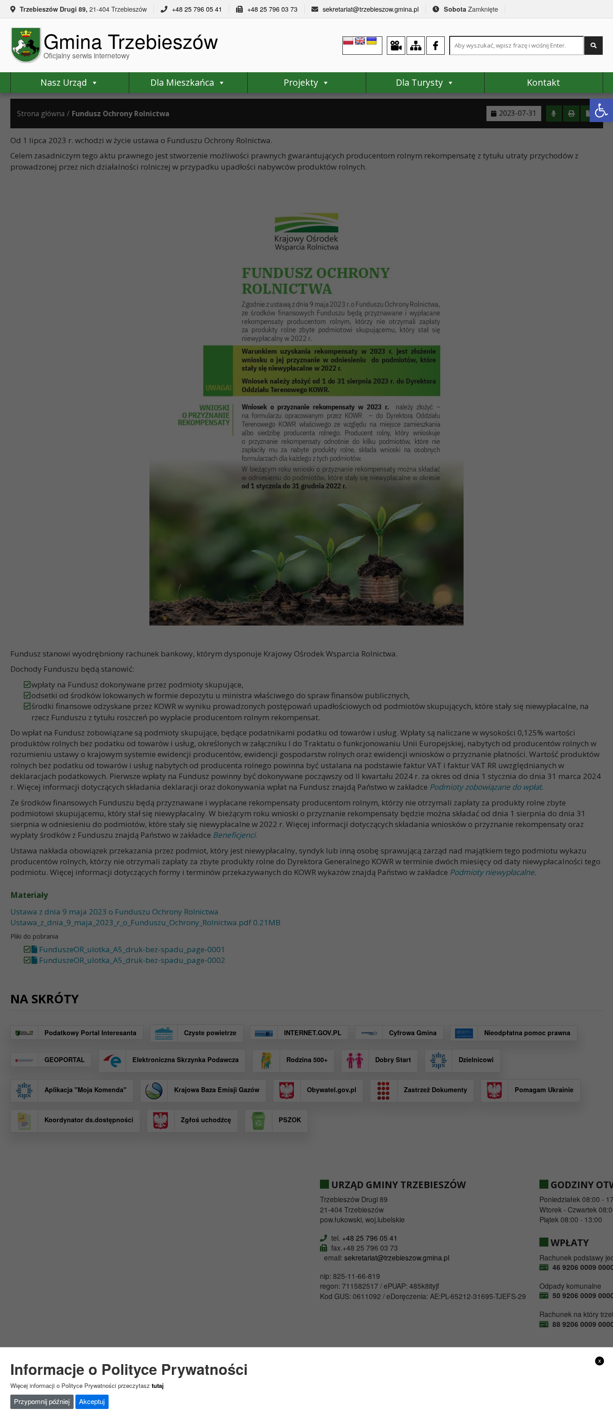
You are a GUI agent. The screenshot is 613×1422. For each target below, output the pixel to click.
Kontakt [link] (543, 82)
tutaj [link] (158, 1385)
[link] (601, 110)
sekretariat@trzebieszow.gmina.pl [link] (371, 8)
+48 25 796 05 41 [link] (197, 8)
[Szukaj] (593, 45)
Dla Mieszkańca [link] (182, 82)
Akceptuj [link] (92, 1401)
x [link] (599, 1360)
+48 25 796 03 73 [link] (272, 8)
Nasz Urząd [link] (63, 82)
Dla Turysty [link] (419, 82)
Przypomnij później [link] (42, 1401)
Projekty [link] (301, 82)
